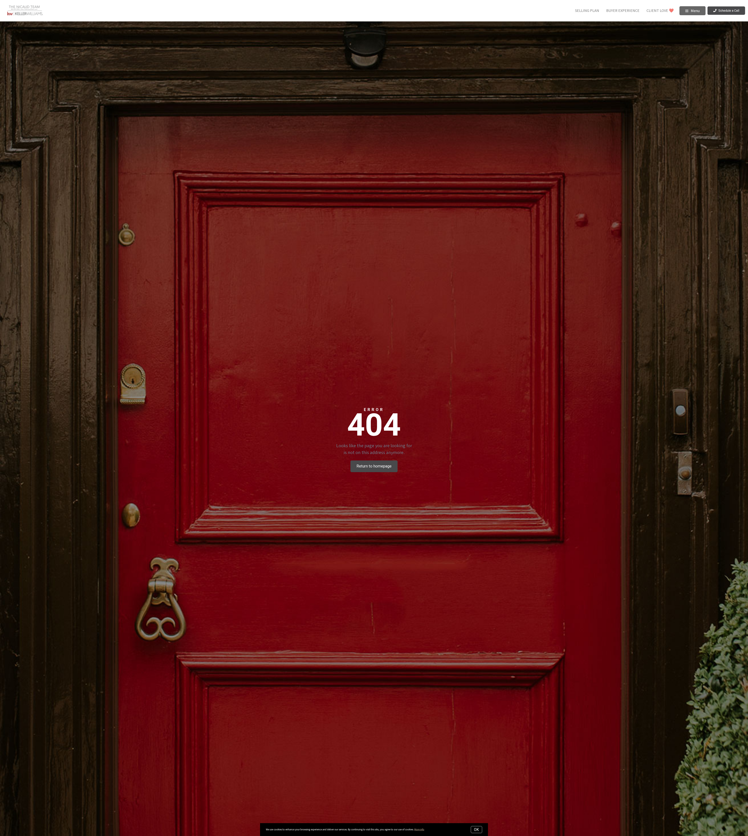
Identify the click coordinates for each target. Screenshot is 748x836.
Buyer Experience (623, 10)
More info (419, 829)
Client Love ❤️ (660, 10)
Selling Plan (587, 10)
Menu (695, 10)
